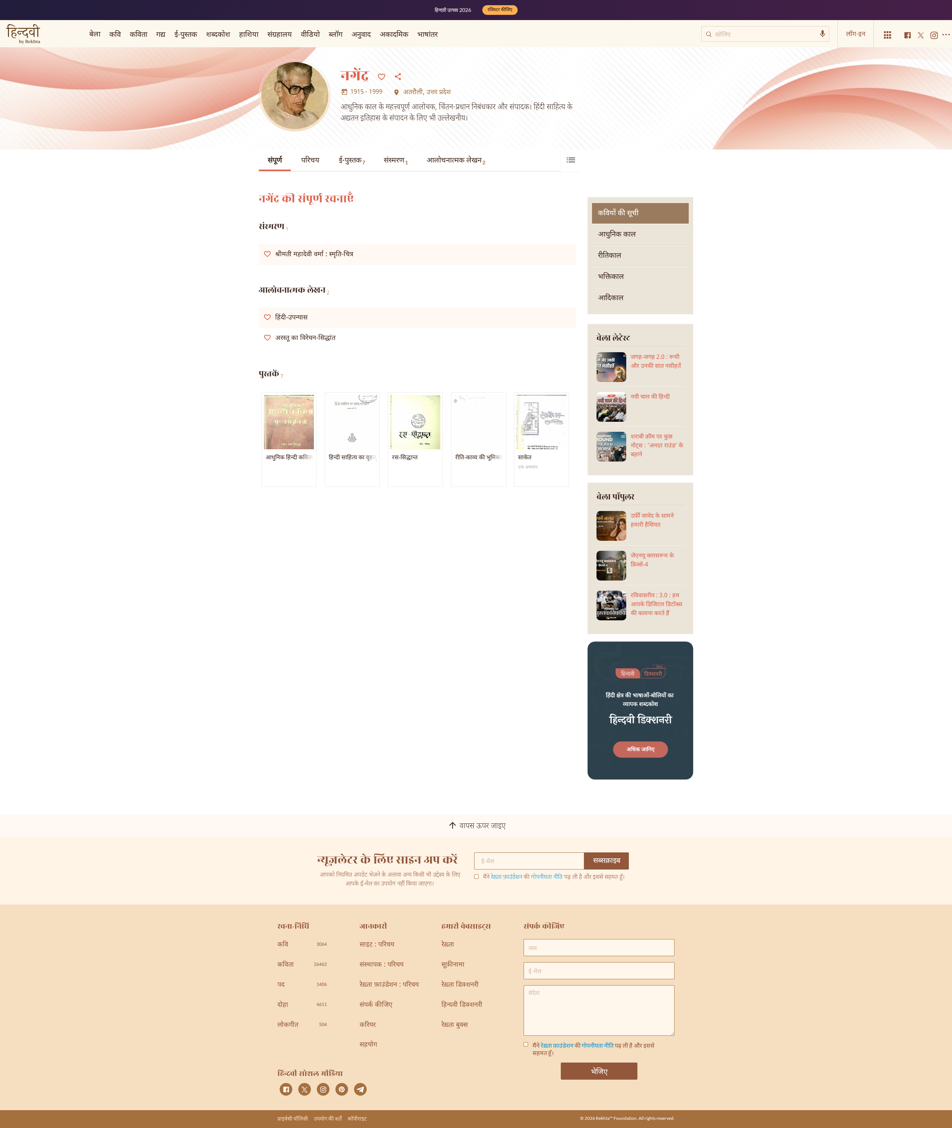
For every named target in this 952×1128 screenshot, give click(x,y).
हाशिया (248, 33)
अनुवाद (361, 33)
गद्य (160, 33)
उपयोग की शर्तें (328, 1118)
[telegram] (360, 1089)
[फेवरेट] (381, 76)
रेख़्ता (447, 945)
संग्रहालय (279, 33)
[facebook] (286, 1089)
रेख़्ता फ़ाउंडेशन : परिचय (389, 985)
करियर (368, 1025)
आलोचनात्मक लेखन (456, 160)
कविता (138, 33)
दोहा (302, 1005)
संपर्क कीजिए (376, 1005)
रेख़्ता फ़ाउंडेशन (506, 877)
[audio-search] (822, 34)
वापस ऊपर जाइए (483, 826)
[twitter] (304, 1089)
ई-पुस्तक (352, 160)
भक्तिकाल (611, 277)
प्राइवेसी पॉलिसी (292, 1118)
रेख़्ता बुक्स (454, 1025)
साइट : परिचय (377, 945)
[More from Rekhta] (887, 35)
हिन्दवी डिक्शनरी (461, 1005)
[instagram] (323, 1089)
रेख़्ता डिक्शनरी (460, 985)
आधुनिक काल (617, 235)
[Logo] (23, 34)
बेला (94, 33)
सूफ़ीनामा (452, 965)
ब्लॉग (335, 33)
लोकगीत (302, 1025)
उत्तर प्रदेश (439, 92)
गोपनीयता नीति (547, 877)
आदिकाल (611, 298)
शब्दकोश (218, 33)
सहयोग (368, 1045)
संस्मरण (396, 160)
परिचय (310, 160)
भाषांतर (427, 33)
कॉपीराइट (357, 1118)
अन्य (453, 33)
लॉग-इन (855, 33)
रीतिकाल (609, 256)
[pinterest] (341, 1089)
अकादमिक (394, 33)
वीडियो (310, 33)
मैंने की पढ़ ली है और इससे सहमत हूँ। (554, 877)
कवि (115, 33)
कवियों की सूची (618, 213)
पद (302, 985)
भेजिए (599, 1071)
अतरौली (413, 92)
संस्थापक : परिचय (381, 965)
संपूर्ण (275, 160)
